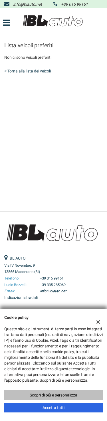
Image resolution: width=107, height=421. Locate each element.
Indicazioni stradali (21, 297)
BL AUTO (18, 258)
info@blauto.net (27, 4)
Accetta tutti (53, 407)
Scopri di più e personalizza (53, 395)
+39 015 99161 (74, 4)
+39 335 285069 (53, 285)
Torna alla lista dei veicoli (29, 71)
